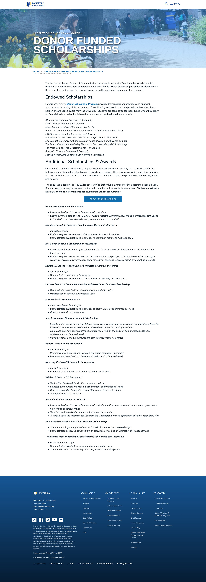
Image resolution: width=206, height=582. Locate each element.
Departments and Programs (113, 499)
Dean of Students (137, 513)
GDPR (60, 553)
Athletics (134, 498)
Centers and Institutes (162, 498)
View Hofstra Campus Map (43, 507)
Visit (84, 533)
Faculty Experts (160, 520)
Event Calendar (136, 518)
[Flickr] (61, 521)
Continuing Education (114, 520)
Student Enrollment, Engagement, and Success (138, 535)
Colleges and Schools (114, 506)
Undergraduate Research (163, 525)
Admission (88, 493)
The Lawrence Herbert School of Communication (73, 71)
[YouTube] (54, 521)
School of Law (88, 518)
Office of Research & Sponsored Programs (162, 514)
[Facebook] (41, 521)
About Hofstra (56, 564)
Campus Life (137, 493)
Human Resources (137, 523)
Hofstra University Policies (42, 553)
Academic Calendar (114, 511)
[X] (34, 521)
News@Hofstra (124, 564)
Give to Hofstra (85, 564)
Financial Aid (87, 528)
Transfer (86, 503)
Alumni (70, 564)
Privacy (54, 553)
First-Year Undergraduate (92, 498)
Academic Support (113, 515)
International (87, 513)
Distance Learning (113, 525)
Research (159, 493)
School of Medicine (90, 523)
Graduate (86, 508)
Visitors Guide (136, 542)
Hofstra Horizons (163, 503)
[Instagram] (48, 521)
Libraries (160, 508)
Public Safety (135, 528)
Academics (112, 493)
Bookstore (134, 503)
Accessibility (39, 564)
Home (36, 71)
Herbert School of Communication (58, 33)
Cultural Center (136, 508)
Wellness (134, 547)
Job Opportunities (105, 564)
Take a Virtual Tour (40, 510)
